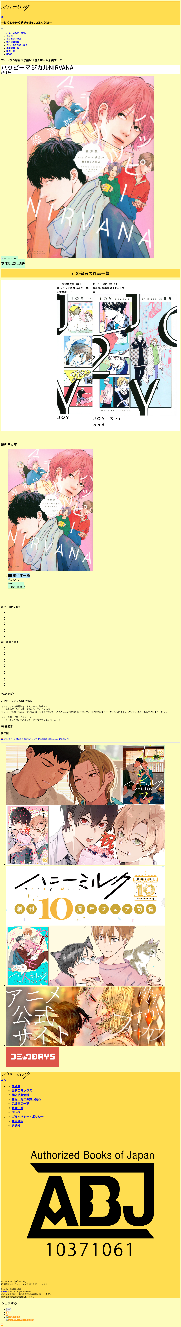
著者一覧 (10, 51)
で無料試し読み (13, 263)
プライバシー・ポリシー (28, 1117)
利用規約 (17, 1121)
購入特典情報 (12, 42)
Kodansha (5, 1291)
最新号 (9, 35)
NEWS (9, 54)
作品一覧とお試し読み (17, 45)
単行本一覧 (21, 575)
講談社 (16, 1125)
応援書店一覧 (12, 48)
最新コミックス (13, 39)
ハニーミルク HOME (16, 32)
